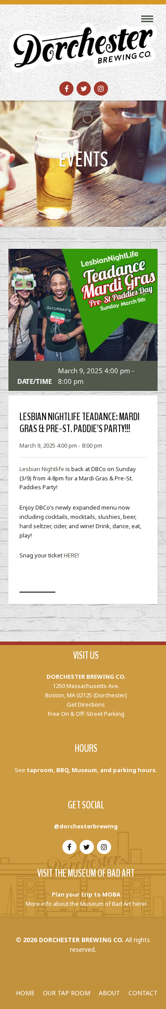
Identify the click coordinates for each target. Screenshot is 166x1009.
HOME (25, 993)
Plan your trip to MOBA (86, 894)
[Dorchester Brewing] (83, 41)
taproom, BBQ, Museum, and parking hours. (92, 770)
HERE (70, 555)
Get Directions (86, 704)
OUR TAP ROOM (66, 993)
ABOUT (109, 993)
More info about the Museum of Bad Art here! (86, 904)
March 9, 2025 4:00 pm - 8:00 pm (60, 445)
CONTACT (143, 993)
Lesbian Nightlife (41, 469)
